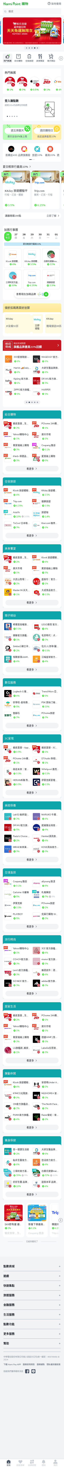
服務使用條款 (29, 1364)
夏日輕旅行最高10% (32, 244)
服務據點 (41, 1364)
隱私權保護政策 (53, 1364)
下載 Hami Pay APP (12, 1364)
